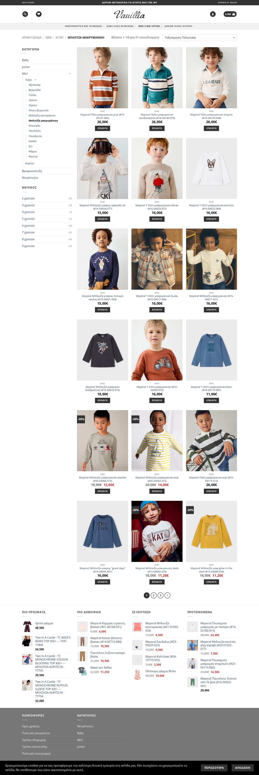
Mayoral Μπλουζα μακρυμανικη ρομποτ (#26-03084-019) (102, 479)
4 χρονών (28, 212)
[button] (213, 14)
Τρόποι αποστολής (34, 747)
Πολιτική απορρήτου (36, 733)
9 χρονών (28, 246)
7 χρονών (28, 232)
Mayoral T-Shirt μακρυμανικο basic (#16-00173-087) (211, 388)
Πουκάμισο (35, 136)
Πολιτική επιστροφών (36, 753)
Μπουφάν (34, 125)
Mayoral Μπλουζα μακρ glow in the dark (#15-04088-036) (211, 570)
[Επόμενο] (167, 595)
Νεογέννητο (30, 178)
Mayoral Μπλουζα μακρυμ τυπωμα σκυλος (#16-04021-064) (102, 297)
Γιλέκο (32, 95)
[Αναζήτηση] (25, 14)
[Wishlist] (39, 14)
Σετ (31, 146)
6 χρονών (28, 226)
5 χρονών (28, 219)
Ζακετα (33, 100)
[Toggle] (70, 74)
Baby (25, 60)
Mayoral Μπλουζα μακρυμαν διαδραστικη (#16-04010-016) (102, 388)
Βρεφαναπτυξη (32, 171)
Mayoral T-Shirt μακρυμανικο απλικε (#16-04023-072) (156, 207)
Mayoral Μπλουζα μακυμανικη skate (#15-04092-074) (157, 570)
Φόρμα (33, 151)
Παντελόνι (35, 130)
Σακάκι (33, 141)
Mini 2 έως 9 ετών (149, 26)
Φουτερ (33, 156)
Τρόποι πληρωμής (34, 740)
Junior (26, 67)
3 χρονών (28, 205)
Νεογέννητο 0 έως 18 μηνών (83, 26)
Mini (49, 37)
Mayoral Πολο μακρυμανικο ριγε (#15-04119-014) (211, 479)
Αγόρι (59, 37)
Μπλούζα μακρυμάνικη (43, 120)
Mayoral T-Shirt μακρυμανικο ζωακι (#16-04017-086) (157, 297)
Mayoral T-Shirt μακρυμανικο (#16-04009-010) (157, 388)
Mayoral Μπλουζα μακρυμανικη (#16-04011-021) (211, 297)
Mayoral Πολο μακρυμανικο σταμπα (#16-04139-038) (211, 116)
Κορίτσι (29, 163)
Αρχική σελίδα (31, 37)
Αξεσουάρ (34, 84)
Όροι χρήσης (30, 726)
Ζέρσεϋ (33, 105)
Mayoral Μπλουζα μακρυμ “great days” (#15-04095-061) (102, 570)
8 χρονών (28, 239)
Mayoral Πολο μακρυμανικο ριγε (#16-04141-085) (102, 116)
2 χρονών (28, 198)
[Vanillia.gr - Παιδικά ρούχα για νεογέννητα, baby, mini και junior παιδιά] (129, 14)
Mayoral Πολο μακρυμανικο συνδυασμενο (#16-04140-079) (157, 116)
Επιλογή (102, 128)
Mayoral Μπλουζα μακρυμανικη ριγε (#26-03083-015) (157, 479)
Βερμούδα (35, 90)
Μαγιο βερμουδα (39, 110)
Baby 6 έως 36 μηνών (120, 26)
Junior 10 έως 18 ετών (178, 26)
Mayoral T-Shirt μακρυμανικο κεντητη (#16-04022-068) (211, 207)
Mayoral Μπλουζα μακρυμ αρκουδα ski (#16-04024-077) (102, 207)
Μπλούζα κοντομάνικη (42, 115)
